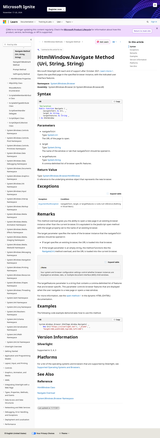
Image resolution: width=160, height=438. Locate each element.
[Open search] (147, 22)
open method (72, 295)
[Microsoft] (4, 21)
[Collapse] (31, 40)
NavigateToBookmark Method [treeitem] (22, 63)
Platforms (134, 63)
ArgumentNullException (48, 204)
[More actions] (120, 42)
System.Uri (53, 135)
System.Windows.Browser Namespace (55, 398)
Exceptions (134, 50)
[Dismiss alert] (155, 5)
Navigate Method (73, 42)
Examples (134, 56)
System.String (54, 147)
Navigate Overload (46, 393)
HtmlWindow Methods (53, 42)
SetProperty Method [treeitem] (21, 74)
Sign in (154, 21)
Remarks (133, 53)
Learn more (105, 71)
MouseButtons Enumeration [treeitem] (15, 89)
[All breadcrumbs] (39, 42)
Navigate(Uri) (48, 251)
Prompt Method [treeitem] (19, 69)
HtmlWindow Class (46, 387)
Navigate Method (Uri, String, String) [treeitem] (22, 54)
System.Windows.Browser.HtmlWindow (61, 175)
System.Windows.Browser (63, 83)
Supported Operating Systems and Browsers (58, 367)
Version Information (138, 59)
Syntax (133, 46)
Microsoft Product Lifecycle (77, 29)
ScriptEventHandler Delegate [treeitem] (17, 112)
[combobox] (17, 45)
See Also (133, 66)
